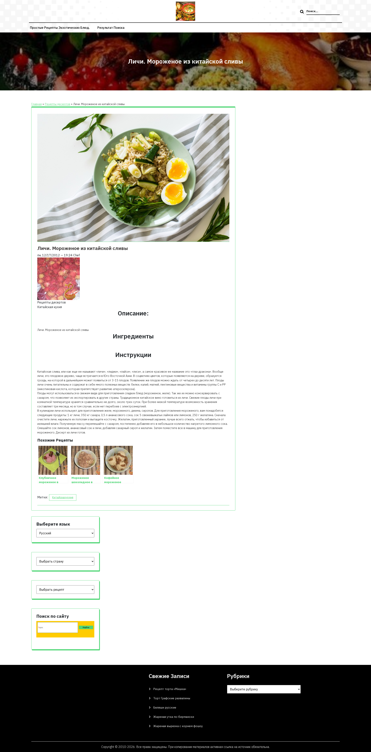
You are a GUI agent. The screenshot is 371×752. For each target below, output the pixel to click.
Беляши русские (164, 707)
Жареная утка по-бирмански (173, 717)
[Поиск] (302, 12)
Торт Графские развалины (171, 698)
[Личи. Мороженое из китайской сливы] (58, 278)
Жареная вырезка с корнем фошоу (178, 726)
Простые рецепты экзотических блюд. (60, 28)
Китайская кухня (62, 497)
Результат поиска (110, 28)
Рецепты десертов (57, 104)
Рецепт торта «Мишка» (169, 689)
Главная (36, 104)
